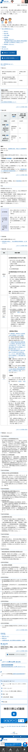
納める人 (6, 31)
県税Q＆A (4, 638)
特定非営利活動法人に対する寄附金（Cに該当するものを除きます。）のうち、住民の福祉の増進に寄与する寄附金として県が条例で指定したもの (17, 354)
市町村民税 (18, 181)
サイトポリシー (24, 736)
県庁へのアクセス (21, 739)
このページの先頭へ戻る (21, 106)
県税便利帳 (23, 726)
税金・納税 (18, 726)
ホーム (2, 726)
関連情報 (4, 46)
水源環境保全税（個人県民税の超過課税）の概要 (13, 640)
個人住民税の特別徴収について (11, 58)
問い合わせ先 (5, 48)
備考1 (14, 116)
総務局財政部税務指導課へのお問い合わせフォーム (13, 666)
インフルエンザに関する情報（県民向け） (13, 691)
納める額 (6, 33)
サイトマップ (16, 736)
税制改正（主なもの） (9, 44)
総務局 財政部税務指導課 (7, 664)
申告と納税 (6, 35)
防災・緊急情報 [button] (23, 2)
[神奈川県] (3, 739)
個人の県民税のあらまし (7, 28)
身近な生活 (14, 726)
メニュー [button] (26, 2)
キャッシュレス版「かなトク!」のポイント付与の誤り (14, 684)
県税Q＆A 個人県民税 (9, 52)
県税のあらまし (5, 636)
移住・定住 (5, 694)
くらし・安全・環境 (7, 726)
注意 (18, 312)
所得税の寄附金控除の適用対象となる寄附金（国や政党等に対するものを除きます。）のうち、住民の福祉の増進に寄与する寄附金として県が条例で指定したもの (17, 345)
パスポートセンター (7, 688)
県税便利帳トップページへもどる (16, 654)
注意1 (20, 381)
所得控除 (6, 37)
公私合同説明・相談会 (8, 697)
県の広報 (5, 701)
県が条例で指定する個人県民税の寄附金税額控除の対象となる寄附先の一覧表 (17, 369)
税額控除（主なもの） (9, 39)
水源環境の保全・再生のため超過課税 (17, 148)
